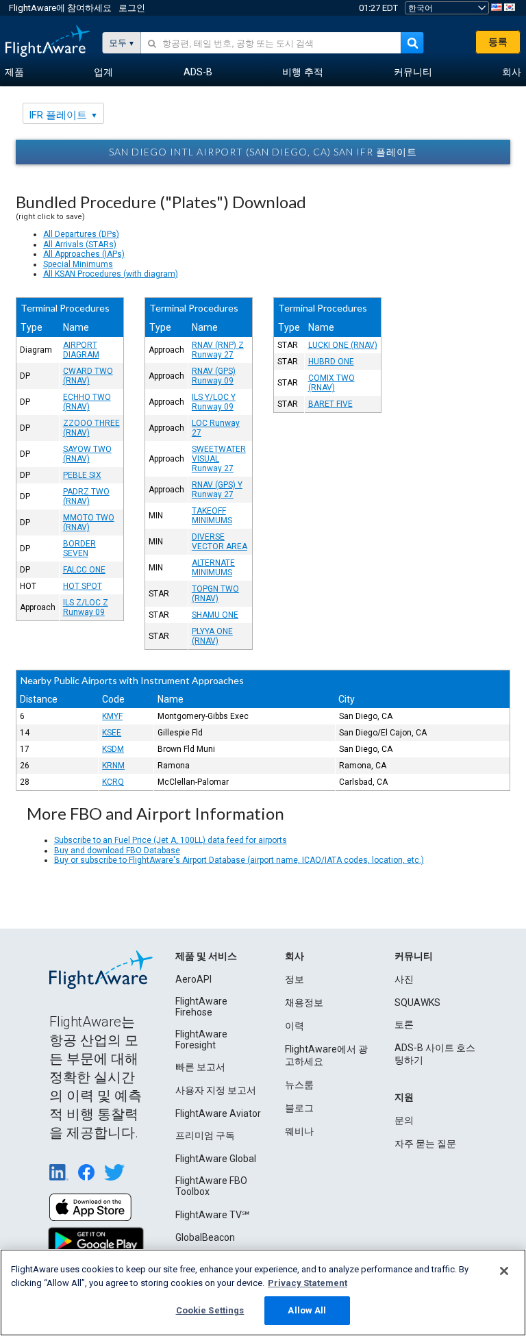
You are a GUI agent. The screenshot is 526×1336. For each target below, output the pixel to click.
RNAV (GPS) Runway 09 (214, 376)
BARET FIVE (330, 404)
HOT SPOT (82, 586)
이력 (294, 1025)
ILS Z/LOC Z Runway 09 (85, 607)
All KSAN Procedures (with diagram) (110, 274)
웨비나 (299, 1131)
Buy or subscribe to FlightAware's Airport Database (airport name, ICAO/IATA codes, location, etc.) (239, 860)
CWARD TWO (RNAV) (88, 376)
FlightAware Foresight (201, 1039)
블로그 (299, 1107)
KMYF (112, 716)
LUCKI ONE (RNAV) (342, 345)
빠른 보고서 (200, 1066)
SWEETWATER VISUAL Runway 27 (219, 458)
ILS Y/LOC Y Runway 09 (214, 402)
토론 (404, 1024)
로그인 (131, 8)
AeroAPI (193, 979)
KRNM (113, 765)
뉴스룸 (299, 1084)
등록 (498, 41)
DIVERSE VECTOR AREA (219, 541)
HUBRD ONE (331, 361)
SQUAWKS (417, 1002)
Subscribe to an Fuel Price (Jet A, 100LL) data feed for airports (170, 840)
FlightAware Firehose (201, 1007)
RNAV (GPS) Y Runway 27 (217, 489)
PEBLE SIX (82, 475)
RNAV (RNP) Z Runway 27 (218, 350)
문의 (404, 1120)
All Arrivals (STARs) (79, 244)
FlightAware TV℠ (212, 1214)
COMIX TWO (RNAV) (331, 382)
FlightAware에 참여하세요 (60, 8)
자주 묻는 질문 (425, 1143)
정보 (294, 979)
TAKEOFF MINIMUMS (212, 515)
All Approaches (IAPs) (84, 254)
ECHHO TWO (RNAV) (87, 402)
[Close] (504, 1271)
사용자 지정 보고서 (215, 1090)
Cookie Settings (210, 1310)
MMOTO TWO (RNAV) (88, 522)
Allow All (307, 1310)
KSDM (113, 749)
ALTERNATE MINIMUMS (213, 567)
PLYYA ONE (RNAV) (212, 636)
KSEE (111, 733)
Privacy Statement (307, 1283)
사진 (404, 979)
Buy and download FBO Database (117, 850)
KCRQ (113, 782)
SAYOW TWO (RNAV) (87, 454)
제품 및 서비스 (206, 955)
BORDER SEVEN (79, 548)
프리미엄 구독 (205, 1135)
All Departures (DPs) (81, 234)
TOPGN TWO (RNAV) (215, 593)
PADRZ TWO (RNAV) (86, 496)
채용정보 (304, 1002)
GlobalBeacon (205, 1237)
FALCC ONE (84, 570)
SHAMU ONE (215, 615)
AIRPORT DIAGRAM (81, 350)
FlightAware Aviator (218, 1113)
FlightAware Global (215, 1158)
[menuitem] (14, 72)
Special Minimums (78, 264)
